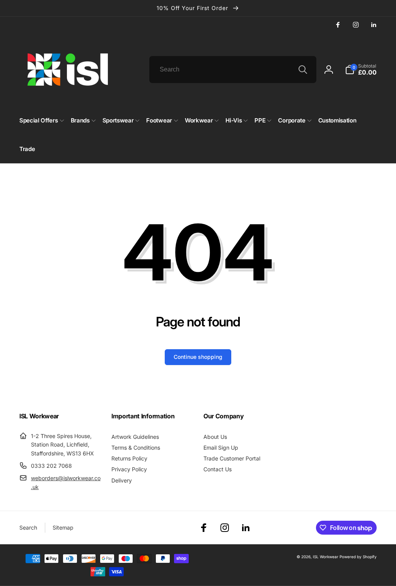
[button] (361, 69)
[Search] (303, 69)
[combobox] (232, 69)
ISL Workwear (325, 556)
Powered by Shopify (358, 556)
